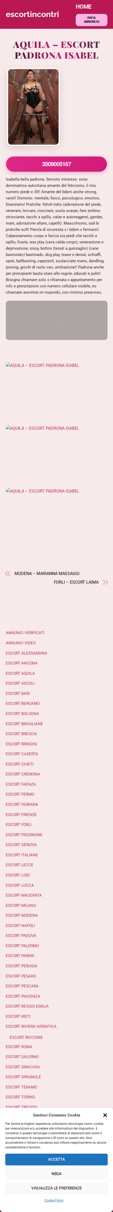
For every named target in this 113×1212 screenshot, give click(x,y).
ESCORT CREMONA (23, 774)
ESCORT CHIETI (20, 764)
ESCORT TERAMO (21, 1087)
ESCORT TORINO (20, 1097)
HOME (83, 6)
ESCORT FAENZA (21, 784)
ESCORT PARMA (20, 955)
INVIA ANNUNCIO (91, 20)
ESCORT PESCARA (22, 986)
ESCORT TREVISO (21, 1107)
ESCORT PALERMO (22, 945)
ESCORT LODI (18, 875)
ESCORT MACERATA (24, 895)
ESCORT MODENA (22, 915)
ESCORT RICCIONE (26, 1037)
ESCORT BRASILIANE (24, 724)
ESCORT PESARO (21, 976)
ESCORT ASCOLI (20, 683)
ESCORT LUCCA (20, 885)
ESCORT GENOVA (21, 844)
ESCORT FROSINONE (24, 835)
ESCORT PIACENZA (23, 996)
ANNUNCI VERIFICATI (25, 632)
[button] (105, 1115)
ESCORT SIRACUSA (23, 1067)
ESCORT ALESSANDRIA (26, 653)
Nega (56, 1173)
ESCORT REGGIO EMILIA (27, 1006)
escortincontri (32, 14)
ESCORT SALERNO (22, 1056)
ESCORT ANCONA (22, 663)
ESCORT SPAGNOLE (23, 1077)
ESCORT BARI (18, 693)
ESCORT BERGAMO (23, 703)
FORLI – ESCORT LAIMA (76, 582)
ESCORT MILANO (21, 905)
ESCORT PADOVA (21, 935)
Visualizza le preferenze (56, 1188)
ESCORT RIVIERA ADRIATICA (31, 1026)
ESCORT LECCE (19, 865)
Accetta (56, 1159)
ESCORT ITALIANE (22, 855)
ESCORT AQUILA (20, 673)
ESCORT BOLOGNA (22, 713)
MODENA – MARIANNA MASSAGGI (46, 573)
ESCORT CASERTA (22, 754)
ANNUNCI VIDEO (21, 643)
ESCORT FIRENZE (21, 814)
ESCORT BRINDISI (21, 744)
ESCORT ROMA (19, 1047)
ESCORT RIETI (18, 1016)
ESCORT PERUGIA (21, 966)
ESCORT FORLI (19, 824)
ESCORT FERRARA (22, 804)
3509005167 (56, 164)
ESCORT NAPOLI (20, 925)
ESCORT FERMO (20, 794)
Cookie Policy (54, 1200)
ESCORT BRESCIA (21, 733)
